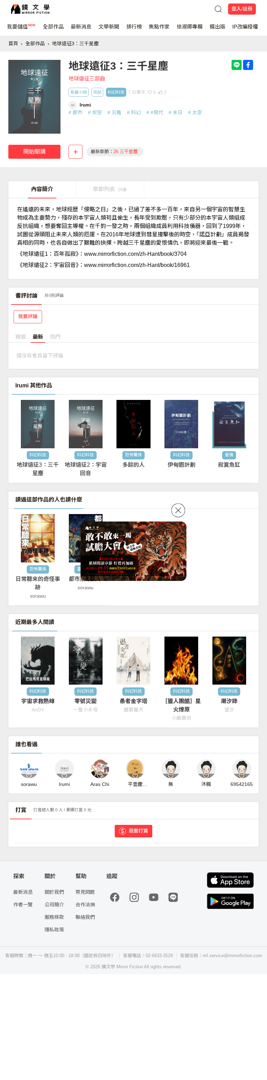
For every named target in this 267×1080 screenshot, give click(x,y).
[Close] (178, 510)
